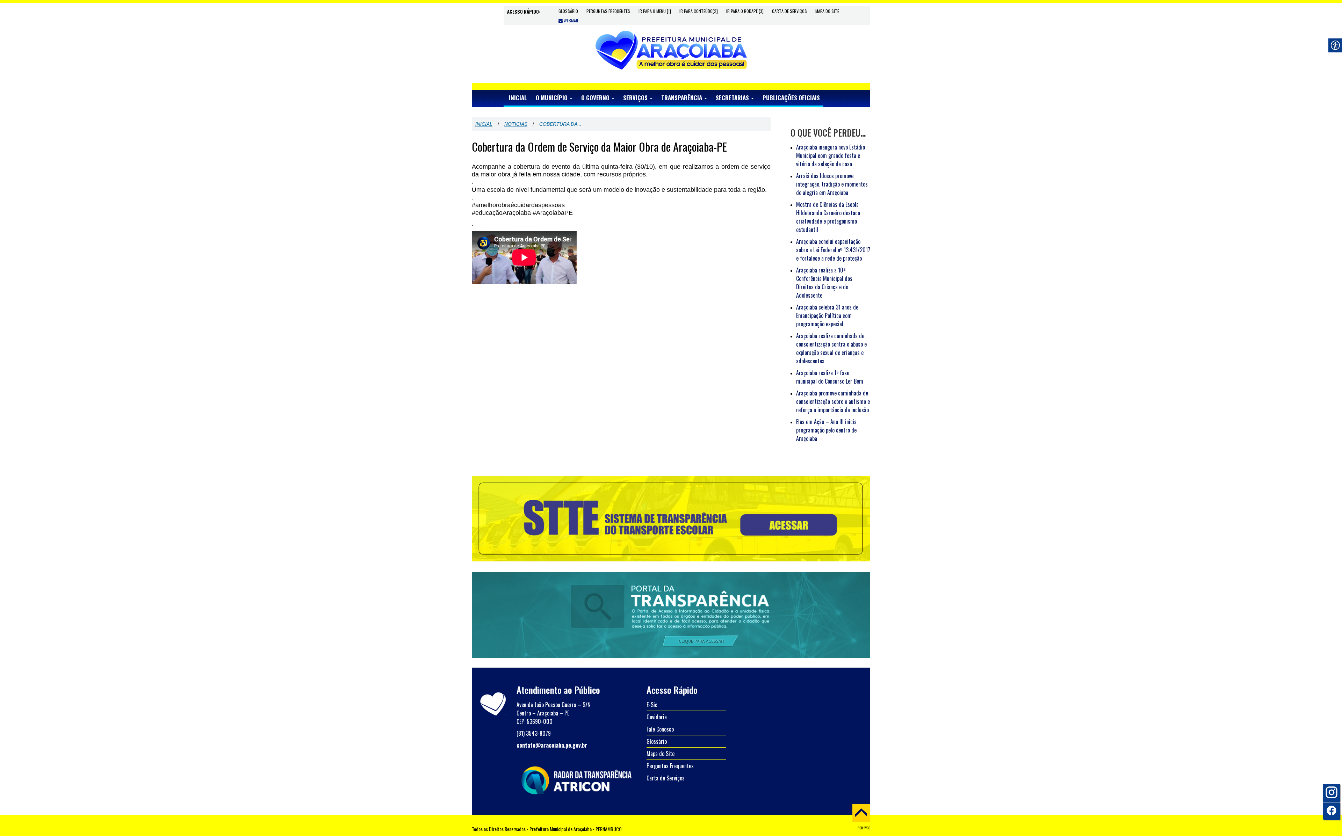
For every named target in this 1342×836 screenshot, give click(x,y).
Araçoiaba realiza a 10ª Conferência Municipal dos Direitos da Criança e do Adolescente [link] (824, 282)
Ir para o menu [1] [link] (654, 11)
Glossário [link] (568, 11)
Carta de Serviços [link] (789, 11)
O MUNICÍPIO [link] (552, 97)
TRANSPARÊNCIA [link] (682, 97)
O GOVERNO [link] (596, 97)
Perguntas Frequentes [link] (608, 11)
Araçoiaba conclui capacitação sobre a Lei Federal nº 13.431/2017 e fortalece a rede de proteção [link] (833, 249)
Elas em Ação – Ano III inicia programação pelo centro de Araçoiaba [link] (826, 430)
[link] (671, 50)
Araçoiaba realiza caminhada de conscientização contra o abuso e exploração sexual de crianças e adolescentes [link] (831, 348)
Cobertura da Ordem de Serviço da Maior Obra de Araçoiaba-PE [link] (599, 146)
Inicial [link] (483, 124)
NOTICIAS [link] (515, 124)
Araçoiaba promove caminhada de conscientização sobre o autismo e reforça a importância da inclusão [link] (833, 401)
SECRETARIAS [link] (733, 97)
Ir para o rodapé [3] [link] (745, 11)
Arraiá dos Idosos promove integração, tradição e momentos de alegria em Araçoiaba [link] (832, 184)
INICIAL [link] (518, 97)
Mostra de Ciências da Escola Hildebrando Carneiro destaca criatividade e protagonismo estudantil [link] (828, 217)
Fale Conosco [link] (660, 729)
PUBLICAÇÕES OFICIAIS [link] (791, 97)
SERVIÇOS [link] (636, 97)
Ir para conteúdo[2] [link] (698, 11)
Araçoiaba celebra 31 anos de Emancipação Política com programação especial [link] (827, 315)
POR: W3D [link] (864, 827)
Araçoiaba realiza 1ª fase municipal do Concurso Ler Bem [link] (829, 377)
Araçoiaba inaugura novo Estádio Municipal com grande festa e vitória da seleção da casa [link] (830, 155)
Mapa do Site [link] (827, 11)
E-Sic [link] (652, 704)
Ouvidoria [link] (657, 717)
